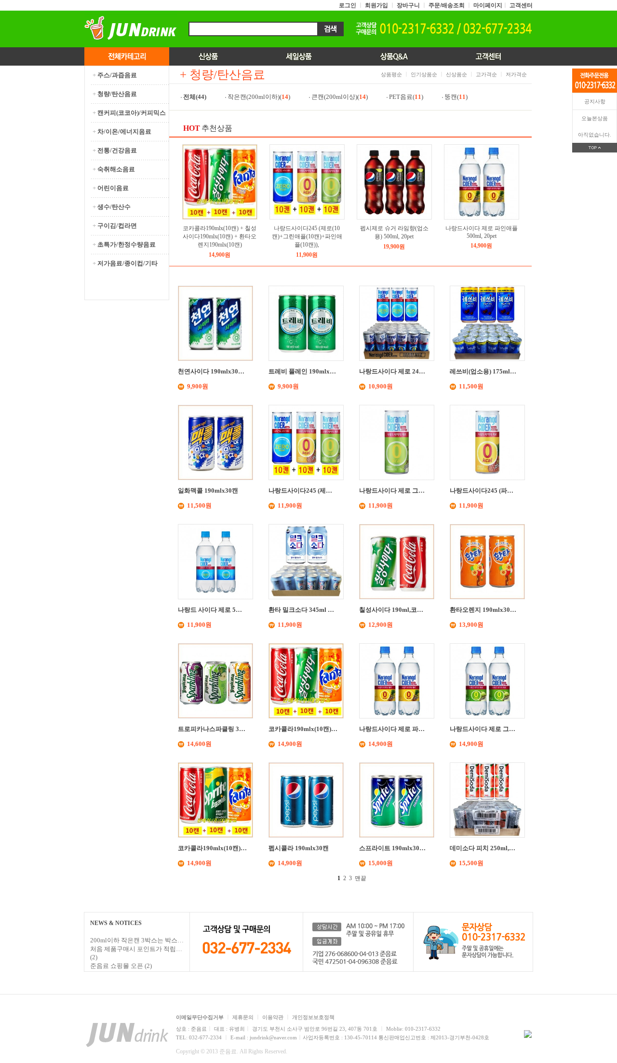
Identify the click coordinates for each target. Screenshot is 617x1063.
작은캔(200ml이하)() (260, 96)
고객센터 (521, 5)
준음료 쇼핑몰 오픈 (116, 965)
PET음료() (407, 96)
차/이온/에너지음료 (122, 131)
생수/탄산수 (112, 206)
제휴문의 (243, 1017)
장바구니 (408, 5)
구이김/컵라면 (115, 225)
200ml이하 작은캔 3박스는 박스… (137, 940)
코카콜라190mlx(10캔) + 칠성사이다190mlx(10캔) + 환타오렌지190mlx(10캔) (219, 236)
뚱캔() (456, 96)
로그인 (347, 5)
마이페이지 (487, 5)
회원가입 (376, 5)
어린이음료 (111, 188)
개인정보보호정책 (313, 1017)
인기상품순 (424, 74)
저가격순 (516, 74)
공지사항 (594, 101)
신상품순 (456, 74)
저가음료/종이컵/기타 (125, 263)
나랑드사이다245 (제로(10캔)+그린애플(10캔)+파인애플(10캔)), (307, 236)
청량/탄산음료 (115, 93)
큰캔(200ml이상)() (340, 96)
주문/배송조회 (447, 5)
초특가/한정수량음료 (124, 244)
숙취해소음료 (114, 169)
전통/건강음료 (115, 150)
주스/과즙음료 (115, 75)
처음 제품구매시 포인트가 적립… (136, 949)
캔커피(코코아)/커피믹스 (129, 112)
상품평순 (391, 74)
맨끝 (360, 878)
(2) (93, 957)
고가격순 (486, 74)
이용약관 (272, 1017)
